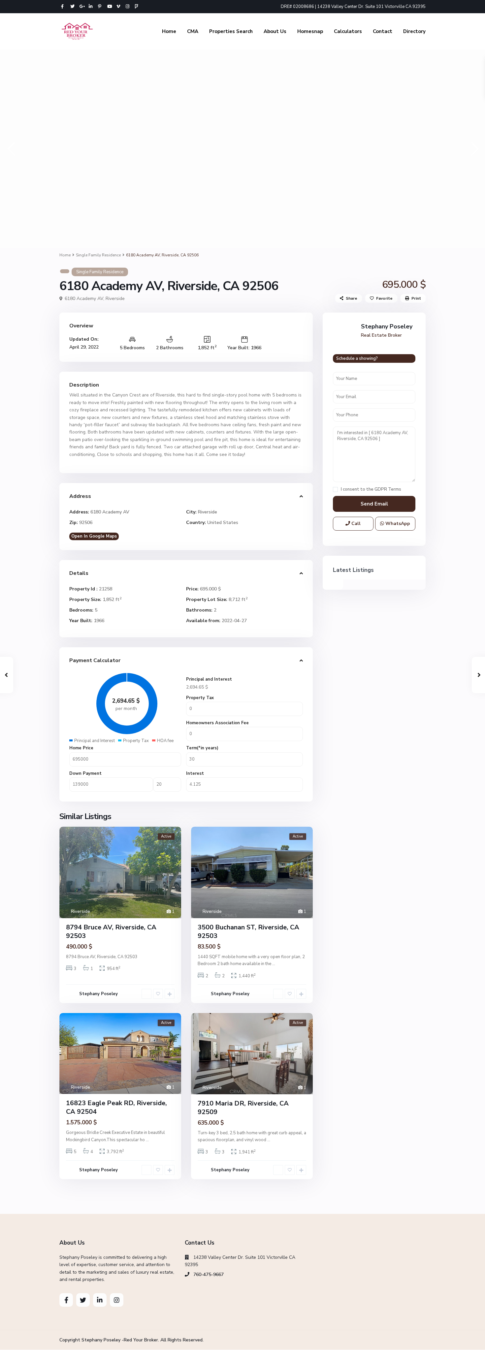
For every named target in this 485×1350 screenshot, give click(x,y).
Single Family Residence (98, 255)
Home (169, 31)
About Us (275, 31)
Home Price (81, 748)
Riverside (115, 298)
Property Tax (200, 698)
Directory (414, 31)
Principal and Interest (209, 679)
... (273, 964)
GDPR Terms (387, 489)
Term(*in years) (202, 748)
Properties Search (231, 31)
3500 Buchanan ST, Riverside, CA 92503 (248, 931)
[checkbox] (335, 489)
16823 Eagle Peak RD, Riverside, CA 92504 (116, 1107)
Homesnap (310, 31)
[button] (10, 148)
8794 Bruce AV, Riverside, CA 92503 (111, 931)
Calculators (348, 31)
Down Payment (85, 773)
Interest (195, 773)
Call (355, 523)
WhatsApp (397, 523)
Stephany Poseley (98, 994)
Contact (382, 31)
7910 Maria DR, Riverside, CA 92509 (243, 1107)
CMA (192, 31)
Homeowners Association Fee (217, 723)
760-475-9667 (208, 1274)
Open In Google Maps (94, 536)
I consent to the (371, 489)
